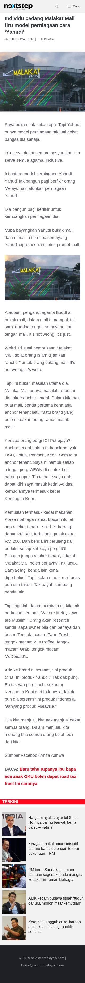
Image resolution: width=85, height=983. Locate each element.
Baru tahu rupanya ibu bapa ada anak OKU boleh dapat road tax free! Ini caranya (40, 776)
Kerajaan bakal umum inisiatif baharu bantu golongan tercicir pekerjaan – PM (53, 849)
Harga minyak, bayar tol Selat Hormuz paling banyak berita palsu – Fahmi (53, 823)
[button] (56, 6)
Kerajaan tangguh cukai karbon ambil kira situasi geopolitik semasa (54, 927)
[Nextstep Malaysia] (18, 6)
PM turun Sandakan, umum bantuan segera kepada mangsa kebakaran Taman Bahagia (55, 875)
